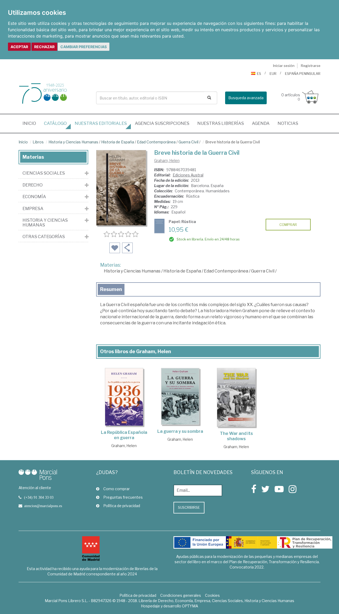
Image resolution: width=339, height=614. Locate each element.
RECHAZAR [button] (44, 46)
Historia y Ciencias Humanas (73, 142)
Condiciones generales (180, 595)
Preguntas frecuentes (123, 497)
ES (259, 73)
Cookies (212, 595)
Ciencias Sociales (44, 173)
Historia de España (117, 142)
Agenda (261, 123)
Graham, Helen (167, 160)
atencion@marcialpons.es (43, 506)
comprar (288, 224)
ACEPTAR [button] (19, 46)
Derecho (33, 185)
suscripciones (162, 123)
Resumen (111, 289)
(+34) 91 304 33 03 (38, 497)
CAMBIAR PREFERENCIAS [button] (83, 46)
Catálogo (55, 123)
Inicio (31, 123)
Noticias (288, 123)
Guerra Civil (188, 142)
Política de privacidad (121, 505)
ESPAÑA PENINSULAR (302, 73)
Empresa (33, 208)
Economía (34, 196)
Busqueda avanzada (246, 97)
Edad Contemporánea (156, 142)
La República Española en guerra (124, 435)
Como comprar (116, 488)
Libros (38, 142)
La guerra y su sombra (180, 431)
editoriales (101, 123)
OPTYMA (190, 606)
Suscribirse (189, 507)
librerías (220, 123)
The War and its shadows (236, 436)
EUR (273, 73)
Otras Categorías (44, 236)
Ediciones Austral (188, 175)
